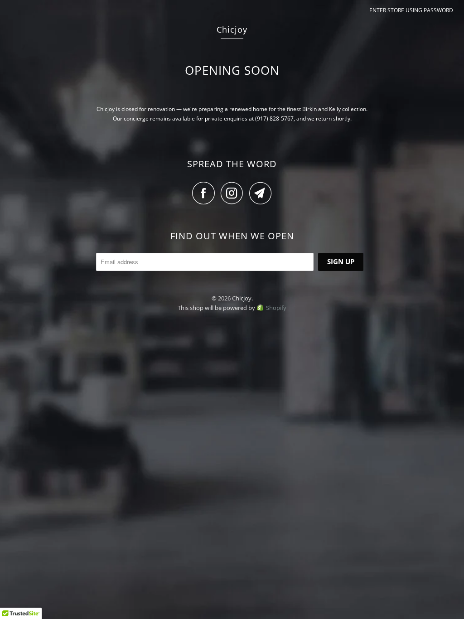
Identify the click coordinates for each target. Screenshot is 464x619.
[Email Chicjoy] (260, 193)
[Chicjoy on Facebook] (205, 193)
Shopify (276, 308)
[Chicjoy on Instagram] (234, 193)
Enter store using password (411, 10)
